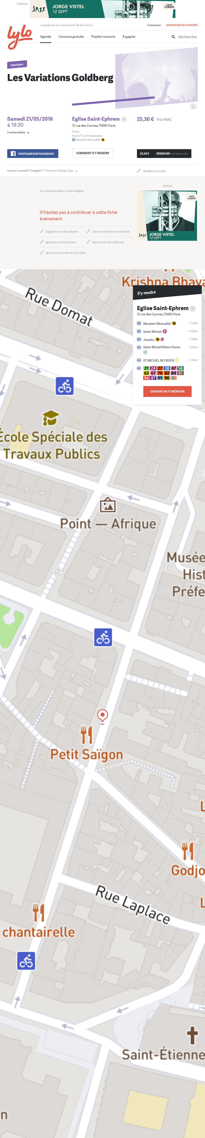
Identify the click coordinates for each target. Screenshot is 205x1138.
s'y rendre (92, 153)
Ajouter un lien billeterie (108, 242)
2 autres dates (16, 132)
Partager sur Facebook (36, 154)
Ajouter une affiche (175, 107)
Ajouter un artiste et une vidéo (65, 253)
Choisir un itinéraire (167, 391)
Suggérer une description (62, 232)
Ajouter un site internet (61, 242)
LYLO (20, 37)
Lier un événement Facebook (111, 232)
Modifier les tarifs (154, 171)
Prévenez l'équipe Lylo (40, 171)
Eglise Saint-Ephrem (96, 119)
